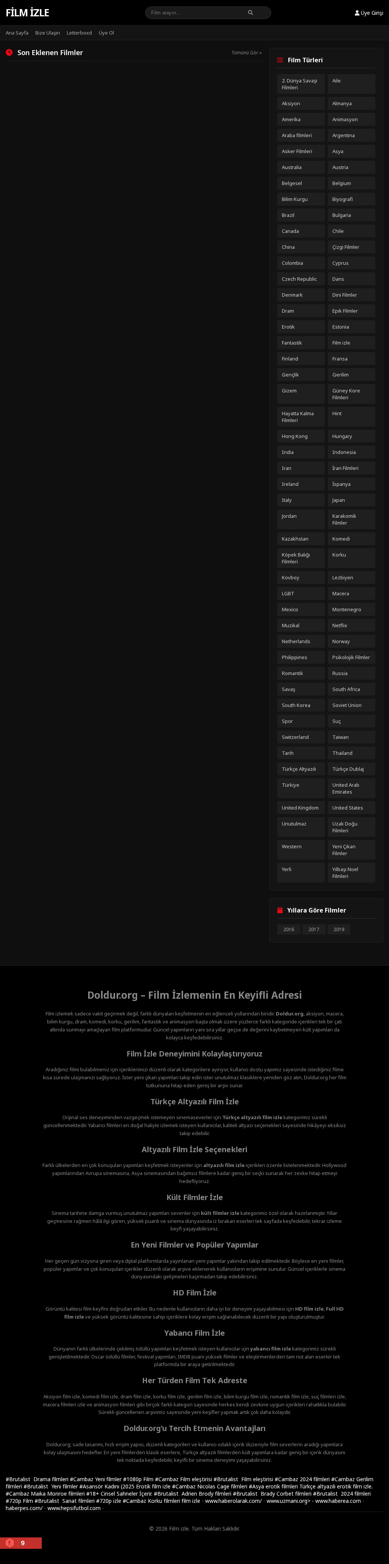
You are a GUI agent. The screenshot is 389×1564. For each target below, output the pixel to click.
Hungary (342, 436)
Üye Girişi (371, 12)
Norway (341, 641)
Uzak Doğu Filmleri (344, 827)
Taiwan (340, 737)
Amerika (291, 119)
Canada (290, 231)
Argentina (343, 135)
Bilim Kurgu (295, 199)
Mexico (290, 609)
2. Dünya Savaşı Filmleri (299, 84)
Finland (290, 358)
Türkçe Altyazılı (299, 768)
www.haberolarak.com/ (233, 1500)
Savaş (288, 689)
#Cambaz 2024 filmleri (303, 1479)
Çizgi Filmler (345, 247)
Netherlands (296, 641)
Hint (337, 413)
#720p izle (109, 1500)
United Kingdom (300, 807)
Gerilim (340, 374)
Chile (338, 231)
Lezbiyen (342, 577)
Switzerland (295, 737)
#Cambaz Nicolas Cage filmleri (210, 1486)
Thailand (342, 753)
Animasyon (345, 119)
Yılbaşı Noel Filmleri (345, 872)
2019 (339, 929)
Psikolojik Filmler (351, 657)
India (288, 452)
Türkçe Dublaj (348, 768)
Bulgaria (341, 215)
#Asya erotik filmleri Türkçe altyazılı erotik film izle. (311, 1486)
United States (347, 807)
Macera (340, 593)
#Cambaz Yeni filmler (96, 1479)
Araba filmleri (297, 135)
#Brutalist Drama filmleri (38, 1479)
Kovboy (290, 577)
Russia (340, 673)
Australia (292, 167)
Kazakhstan (295, 538)
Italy (287, 500)
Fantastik (292, 342)
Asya (337, 151)
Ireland (290, 484)
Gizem (289, 390)
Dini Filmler (344, 294)
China (288, 247)
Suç (336, 721)
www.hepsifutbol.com (74, 1508)
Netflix (339, 625)
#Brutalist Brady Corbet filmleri (273, 1493)
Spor (287, 721)
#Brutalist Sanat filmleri (65, 1500)
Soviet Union (347, 705)
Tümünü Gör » (246, 52)
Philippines (294, 657)
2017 (313, 929)
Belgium (341, 183)
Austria (340, 167)
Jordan (289, 515)
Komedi (341, 538)
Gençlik (290, 374)
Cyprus (340, 262)
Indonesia (344, 452)
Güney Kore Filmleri (346, 394)
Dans (338, 278)
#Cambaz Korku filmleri (152, 1500)
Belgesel (292, 183)
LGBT (288, 593)
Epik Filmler (345, 310)
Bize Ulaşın (47, 32)
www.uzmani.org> (288, 1500)
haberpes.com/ (24, 1508)
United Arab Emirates (345, 788)
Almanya (342, 103)
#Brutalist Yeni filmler (51, 1486)
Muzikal (290, 625)
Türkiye (290, 784)
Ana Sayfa (17, 32)
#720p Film (20, 1500)
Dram (288, 310)
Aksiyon (291, 103)
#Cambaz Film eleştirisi (184, 1479)
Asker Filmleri (297, 151)
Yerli (286, 869)
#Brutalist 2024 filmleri (342, 1493)
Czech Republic (299, 278)
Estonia (340, 326)
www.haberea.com (338, 1500)
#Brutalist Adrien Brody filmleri (193, 1493)
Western (292, 846)
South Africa (346, 689)
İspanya (341, 484)
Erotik (288, 326)
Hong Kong (295, 436)
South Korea (296, 705)
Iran (286, 468)
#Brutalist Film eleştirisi (244, 1479)
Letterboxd (79, 32)
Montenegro (346, 609)
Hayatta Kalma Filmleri (298, 417)
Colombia (292, 262)
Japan (338, 500)
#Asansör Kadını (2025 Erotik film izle (125, 1486)
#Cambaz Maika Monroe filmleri (46, 1493)
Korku (339, 554)
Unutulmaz (294, 823)
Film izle (27, 12)
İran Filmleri (345, 468)
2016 (288, 929)
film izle (191, 1500)
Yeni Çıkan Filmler (344, 850)
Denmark (292, 294)
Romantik (292, 673)
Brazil (288, 215)
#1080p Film (139, 1479)
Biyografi (342, 199)
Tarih (288, 753)
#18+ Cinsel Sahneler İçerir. (120, 1493)
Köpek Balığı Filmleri (296, 558)
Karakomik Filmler (344, 519)
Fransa (340, 358)
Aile (336, 80)
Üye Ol (106, 32)
